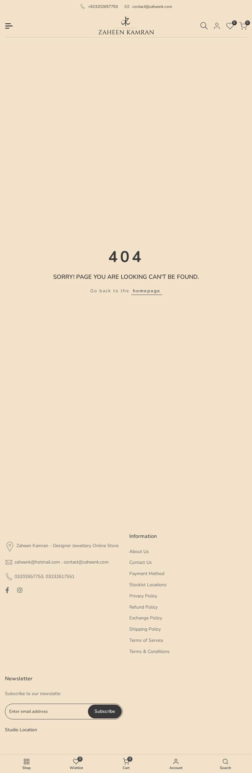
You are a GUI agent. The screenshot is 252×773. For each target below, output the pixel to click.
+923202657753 (103, 6)
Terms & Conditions (149, 651)
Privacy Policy (143, 596)
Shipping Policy (145, 629)
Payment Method (146, 573)
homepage (146, 291)
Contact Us (140, 562)
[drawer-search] (204, 26)
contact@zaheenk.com (152, 6)
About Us (139, 551)
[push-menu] (9, 26)
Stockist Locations (148, 585)
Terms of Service (146, 640)
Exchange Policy (145, 618)
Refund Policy (143, 607)
